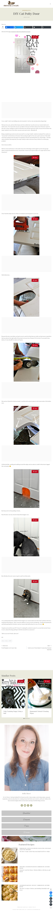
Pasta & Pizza (41, 848)
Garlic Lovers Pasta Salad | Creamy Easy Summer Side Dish (39, 647)
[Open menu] (50, 4)
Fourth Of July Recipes (32, 848)
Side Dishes (28, 849)
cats (7, 640)
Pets (29, 10)
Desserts (26, 819)
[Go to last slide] (4, 698)
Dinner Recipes (23, 848)
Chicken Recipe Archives (31, 866)
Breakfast (26, 813)
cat (3, 640)
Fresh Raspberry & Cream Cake (9, 647)
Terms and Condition (22, 907)
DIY (10, 640)
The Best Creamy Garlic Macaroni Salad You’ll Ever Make (35, 851)
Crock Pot (34, 885)
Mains (26, 838)
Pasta (26, 826)
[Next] (49, 698)
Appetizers (22, 866)
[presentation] (13, 693)
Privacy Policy (32, 907)
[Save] (26, 73)
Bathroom (25, 10)
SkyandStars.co (36, 909)
